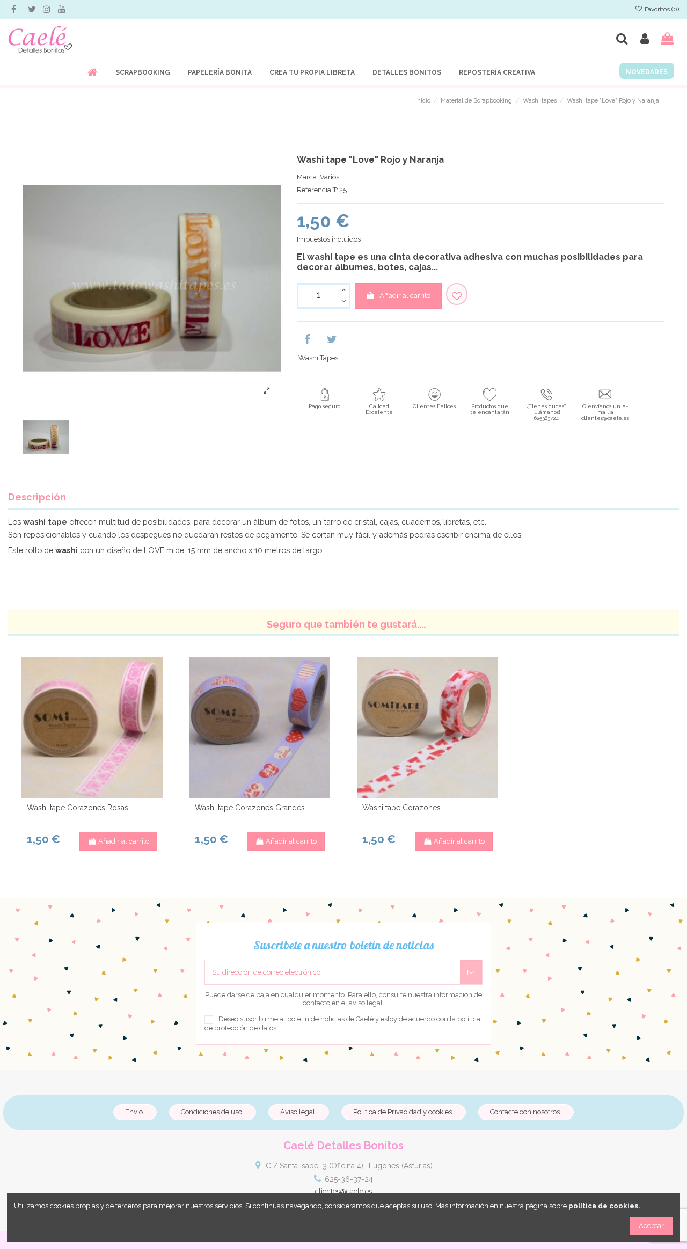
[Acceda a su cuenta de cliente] (645, 39)
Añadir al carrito (404, 296)
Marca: (307, 177)
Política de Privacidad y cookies (402, 1112)
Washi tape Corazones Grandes (250, 807)
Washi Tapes (318, 358)
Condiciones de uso (211, 1112)
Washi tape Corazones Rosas (77, 807)
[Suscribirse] (471, 972)
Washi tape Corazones (401, 807)
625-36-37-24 (349, 1179)
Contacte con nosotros (525, 1112)
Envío (134, 1112)
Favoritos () (661, 9)
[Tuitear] (331, 341)
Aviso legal (297, 1112)
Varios (329, 177)
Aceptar (651, 1226)
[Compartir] (307, 341)
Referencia (314, 190)
